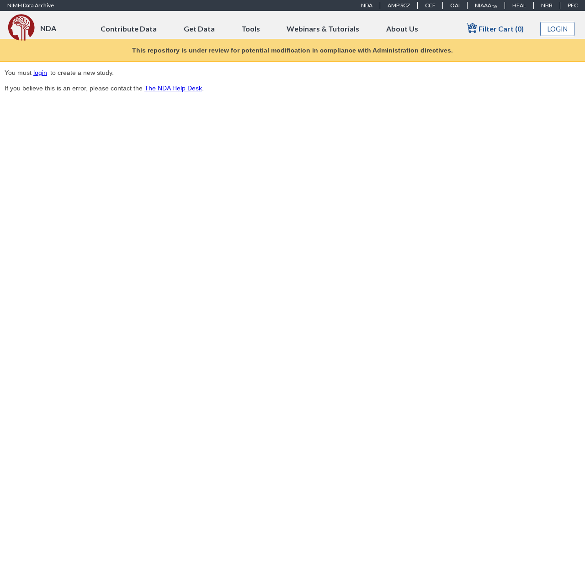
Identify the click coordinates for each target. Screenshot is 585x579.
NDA (366, 5)
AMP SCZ (399, 5)
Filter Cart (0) (500, 28)
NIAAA (486, 5)
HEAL (519, 5)
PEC (573, 5)
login (40, 72)
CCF (430, 5)
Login (558, 29)
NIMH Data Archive (30, 5)
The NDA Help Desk (173, 88)
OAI (455, 5)
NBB (547, 5)
